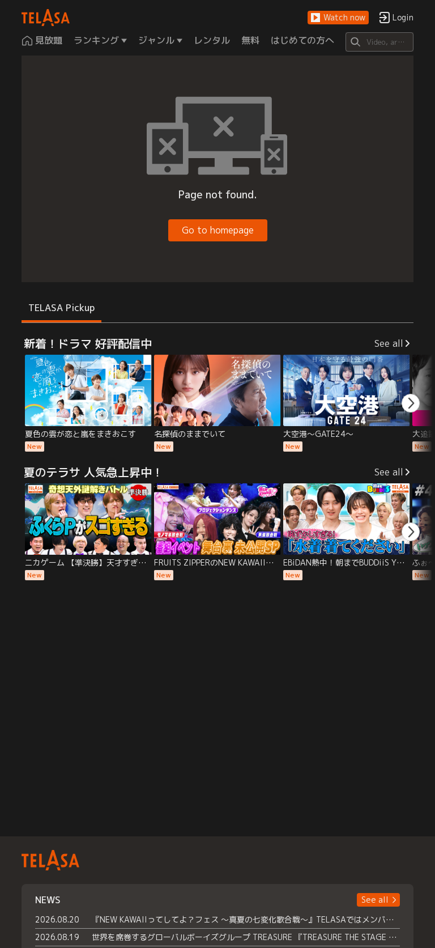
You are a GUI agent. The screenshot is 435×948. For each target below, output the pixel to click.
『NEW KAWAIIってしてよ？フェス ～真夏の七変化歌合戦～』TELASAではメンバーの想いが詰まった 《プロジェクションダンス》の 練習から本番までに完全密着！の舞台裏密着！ (245, 919)
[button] (338, 18)
